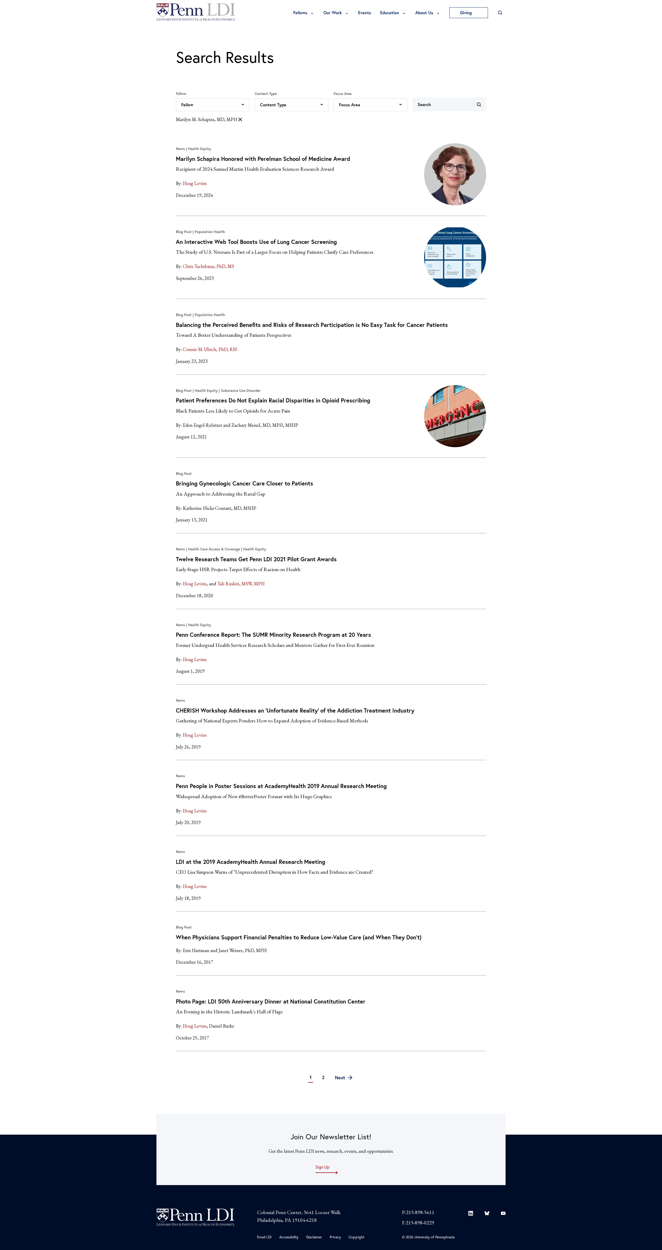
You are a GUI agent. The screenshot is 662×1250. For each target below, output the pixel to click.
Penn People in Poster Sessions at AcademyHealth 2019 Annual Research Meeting (281, 786)
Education (389, 12)
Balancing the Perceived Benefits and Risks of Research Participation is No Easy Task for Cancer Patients (312, 324)
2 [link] (323, 1077)
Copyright (356, 1236)
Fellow (181, 94)
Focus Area (343, 94)
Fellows (300, 12)
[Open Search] (500, 12)
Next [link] (340, 1077)
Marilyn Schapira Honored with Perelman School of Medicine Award (263, 158)
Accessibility (288, 1236)
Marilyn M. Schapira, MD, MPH (206, 119)
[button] (213, 104)
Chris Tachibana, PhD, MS (208, 266)
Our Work (333, 12)
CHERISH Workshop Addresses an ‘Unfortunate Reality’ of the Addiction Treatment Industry (295, 710)
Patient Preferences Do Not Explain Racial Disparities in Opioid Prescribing (273, 400)
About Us (424, 12)
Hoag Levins (195, 183)
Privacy (335, 1236)
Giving (466, 12)
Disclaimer (314, 1236)
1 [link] (311, 1077)
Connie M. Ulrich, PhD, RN (210, 349)
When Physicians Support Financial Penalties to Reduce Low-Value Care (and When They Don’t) (299, 937)
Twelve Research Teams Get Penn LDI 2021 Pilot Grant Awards (256, 559)
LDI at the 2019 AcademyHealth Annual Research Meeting (250, 861)
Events (364, 12)
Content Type (266, 94)
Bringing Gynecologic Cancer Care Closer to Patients (244, 483)
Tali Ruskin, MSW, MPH (241, 584)
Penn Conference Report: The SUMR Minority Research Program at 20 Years (273, 634)
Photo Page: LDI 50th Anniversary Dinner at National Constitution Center (270, 1001)
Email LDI (264, 1236)
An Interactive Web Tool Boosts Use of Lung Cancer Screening (256, 241)
